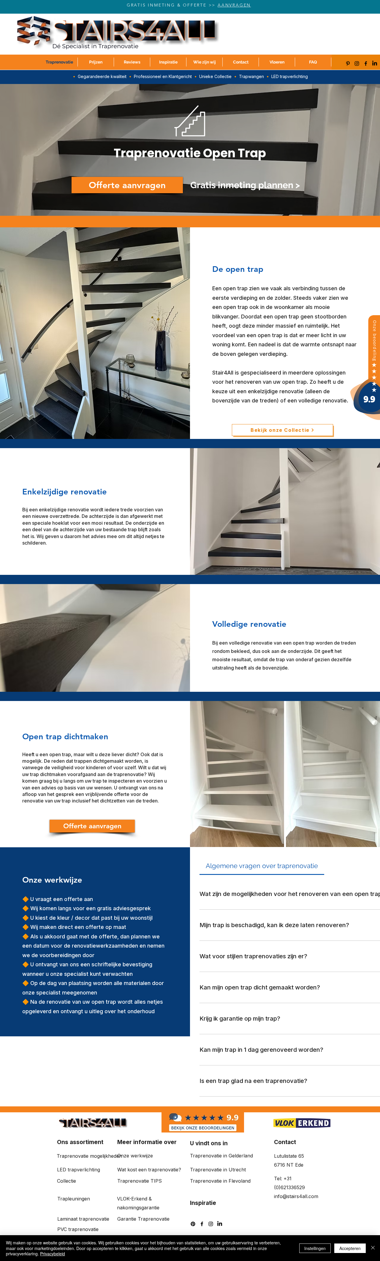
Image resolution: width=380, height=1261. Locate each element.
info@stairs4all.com (296, 1196)
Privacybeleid (52, 1254)
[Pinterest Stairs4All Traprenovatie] (348, 63)
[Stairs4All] (365, 419)
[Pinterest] (193, 1224)
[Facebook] (366, 63)
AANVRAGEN (234, 5)
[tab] (262, 866)
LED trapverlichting (78, 1170)
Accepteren (350, 1248)
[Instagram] (357, 63)
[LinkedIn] (375, 63)
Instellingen (315, 1248)
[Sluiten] (372, 1248)
